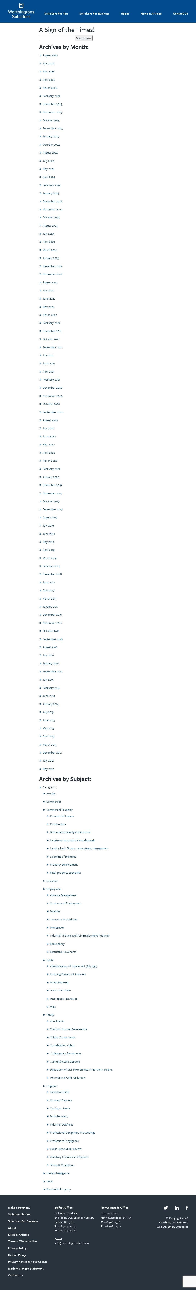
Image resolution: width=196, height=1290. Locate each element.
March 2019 (50, 558)
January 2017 (50, 606)
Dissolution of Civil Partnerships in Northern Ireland (81, 1069)
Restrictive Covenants (63, 952)
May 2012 (48, 769)
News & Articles (151, 13)
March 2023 (50, 250)
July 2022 (48, 290)
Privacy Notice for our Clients (27, 1261)
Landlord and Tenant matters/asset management (79, 848)
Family (50, 1014)
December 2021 (52, 331)
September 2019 (53, 509)
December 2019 (52, 485)
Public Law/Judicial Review (66, 1149)
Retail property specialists (65, 872)
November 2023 (52, 209)
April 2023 (49, 241)
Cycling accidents (60, 1108)
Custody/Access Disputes (65, 1061)
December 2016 (52, 614)
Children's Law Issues (63, 1037)
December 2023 (52, 201)
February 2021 (51, 379)
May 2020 (49, 444)
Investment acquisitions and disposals (72, 840)
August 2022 (50, 282)
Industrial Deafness (61, 1124)
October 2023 (51, 217)
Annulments (57, 1021)
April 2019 (49, 550)
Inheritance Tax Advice (63, 998)
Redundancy (57, 944)
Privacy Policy (17, 1248)
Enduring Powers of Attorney (68, 974)
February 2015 (51, 687)
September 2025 (53, 128)
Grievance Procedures (63, 919)
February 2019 (51, 566)
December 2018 (52, 574)
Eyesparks (182, 1226)
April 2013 (48, 736)
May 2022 (48, 306)
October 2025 (51, 120)
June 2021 (49, 363)
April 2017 (48, 590)
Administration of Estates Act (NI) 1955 (73, 966)
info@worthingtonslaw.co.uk (72, 1243)
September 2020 (53, 412)
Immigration (57, 927)
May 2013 (48, 728)
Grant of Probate (60, 990)
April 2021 (48, 371)
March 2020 (50, 460)
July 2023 (48, 233)
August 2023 (50, 225)
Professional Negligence (64, 1141)
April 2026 (49, 79)
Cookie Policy (17, 1255)
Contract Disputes (61, 1100)
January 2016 (51, 663)
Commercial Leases (62, 816)
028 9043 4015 (66, 1226)
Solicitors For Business (94, 13)
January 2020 (51, 477)
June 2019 (49, 533)
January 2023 (51, 258)
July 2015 (48, 679)
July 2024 (48, 161)
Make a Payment (19, 1207)
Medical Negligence (57, 1173)
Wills (53, 1006)
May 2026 (48, 71)
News (49, 1181)
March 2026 (50, 87)
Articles (50, 793)
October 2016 (51, 631)
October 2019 (51, 501)
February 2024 (51, 185)
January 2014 (51, 704)
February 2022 (51, 323)
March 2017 (49, 598)
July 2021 (48, 355)
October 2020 (51, 404)
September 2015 (52, 671)
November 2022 (52, 274)
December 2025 (52, 104)
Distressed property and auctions (70, 832)
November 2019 (52, 493)
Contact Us (180, 13)
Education (52, 881)
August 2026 (50, 55)
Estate (50, 960)
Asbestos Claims (59, 1092)
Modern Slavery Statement (26, 1268)
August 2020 (50, 420)
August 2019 (50, 517)
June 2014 (49, 695)
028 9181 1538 (112, 1222)
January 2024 (51, 193)
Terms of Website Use (22, 1241)
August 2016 (50, 647)
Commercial (53, 801)
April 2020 (49, 452)
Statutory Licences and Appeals (69, 1157)
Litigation (51, 1086)
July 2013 (48, 712)
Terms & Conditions (62, 1165)
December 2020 (52, 387)
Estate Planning (59, 982)
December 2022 (52, 266)
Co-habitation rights (62, 1045)
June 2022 (49, 298)
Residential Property (58, 1189)
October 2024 (51, 144)
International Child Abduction (67, 1077)
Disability (55, 911)
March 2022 (50, 315)
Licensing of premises (63, 856)
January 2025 (51, 136)
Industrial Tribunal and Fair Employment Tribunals (79, 935)
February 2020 (52, 468)
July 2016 (48, 655)
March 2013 (49, 744)
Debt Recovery (59, 1116)
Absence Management (63, 895)
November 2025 (52, 112)
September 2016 (53, 639)
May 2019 (48, 542)
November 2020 (53, 396)
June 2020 (49, 436)
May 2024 (48, 169)
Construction (58, 824)
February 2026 (51, 96)
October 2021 (51, 339)
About (125, 13)
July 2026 (48, 63)
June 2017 (49, 582)
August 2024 (50, 152)
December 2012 (52, 752)
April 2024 (49, 177)
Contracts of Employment (65, 903)
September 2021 (52, 347)
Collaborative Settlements (65, 1053)
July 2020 (48, 428)
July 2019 (48, 525)
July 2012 (48, 760)
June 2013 (49, 720)
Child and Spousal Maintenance (68, 1029)
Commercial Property (59, 809)
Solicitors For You (56, 13)
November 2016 (52, 623)
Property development (64, 864)
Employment (54, 889)
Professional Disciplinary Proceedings (72, 1132)
